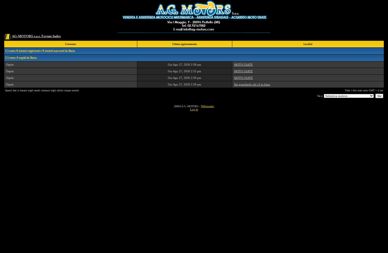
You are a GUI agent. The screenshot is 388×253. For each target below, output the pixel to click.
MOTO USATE (243, 64)
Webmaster (207, 106)
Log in (194, 109)
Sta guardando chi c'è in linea (252, 84)
